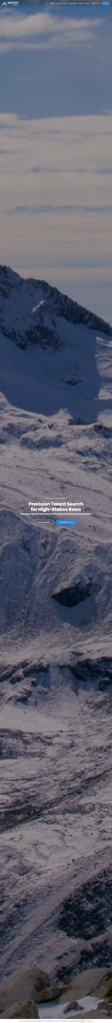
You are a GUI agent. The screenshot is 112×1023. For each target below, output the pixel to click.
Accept (82, 1021)
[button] (44, 522)
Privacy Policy (89, 1021)
